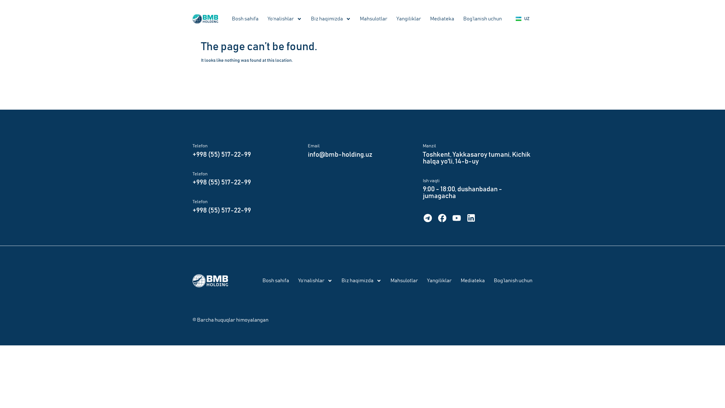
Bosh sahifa (245, 19)
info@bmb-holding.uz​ (340, 154)
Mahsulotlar (373, 19)
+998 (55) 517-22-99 (222, 154)
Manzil (429, 146)
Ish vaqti (431, 180)
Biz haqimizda (327, 19)
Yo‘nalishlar (281, 19)
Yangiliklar (408, 19)
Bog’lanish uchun (482, 19)
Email (314, 146)
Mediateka (442, 19)
